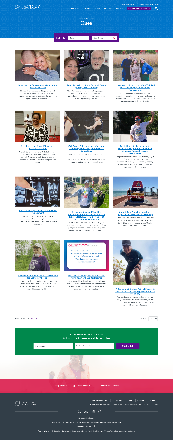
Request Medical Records (148, 4)
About (129, 400)
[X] (79, 411)
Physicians (86, 8)
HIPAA (146, 405)
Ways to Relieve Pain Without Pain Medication (119, 431)
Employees (140, 400)
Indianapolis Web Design (84, 426)
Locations (119, 8)
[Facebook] (73, 411)
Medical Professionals (99, 400)
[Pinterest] (99, 411)
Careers (97, 8)
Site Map (155, 405)
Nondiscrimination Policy (133, 405)
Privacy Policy (117, 405)
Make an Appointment (138, 8)
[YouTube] (86, 411)
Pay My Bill (115, 4)
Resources (108, 8)
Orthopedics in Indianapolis (61, 431)
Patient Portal (129, 4)
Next (33, 318)
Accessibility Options (88, 418)
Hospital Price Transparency (99, 405)
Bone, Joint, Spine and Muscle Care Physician (87, 431)
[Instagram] (93, 411)
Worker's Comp (117, 400)
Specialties (74, 8)
